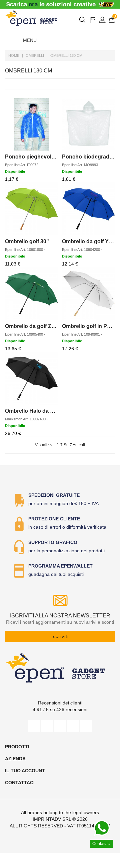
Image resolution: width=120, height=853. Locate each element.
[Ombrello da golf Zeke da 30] (31, 293)
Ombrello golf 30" (27, 241)
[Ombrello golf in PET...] (88, 293)
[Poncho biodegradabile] (88, 124)
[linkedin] (86, 726)
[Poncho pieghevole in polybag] (31, 124)
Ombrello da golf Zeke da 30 (40, 326)
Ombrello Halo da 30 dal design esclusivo (57, 411)
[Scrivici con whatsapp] (101, 828)
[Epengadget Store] (60, 668)
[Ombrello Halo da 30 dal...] (31, 378)
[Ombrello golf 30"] (31, 208)
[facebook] (34, 726)
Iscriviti (60, 636)
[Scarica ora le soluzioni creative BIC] (60, 4)
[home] (31, 18)
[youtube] (60, 726)
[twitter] (47, 726)
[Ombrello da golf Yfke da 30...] (88, 208)
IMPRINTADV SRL (52, 819)
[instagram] (73, 726)
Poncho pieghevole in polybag (43, 157)
